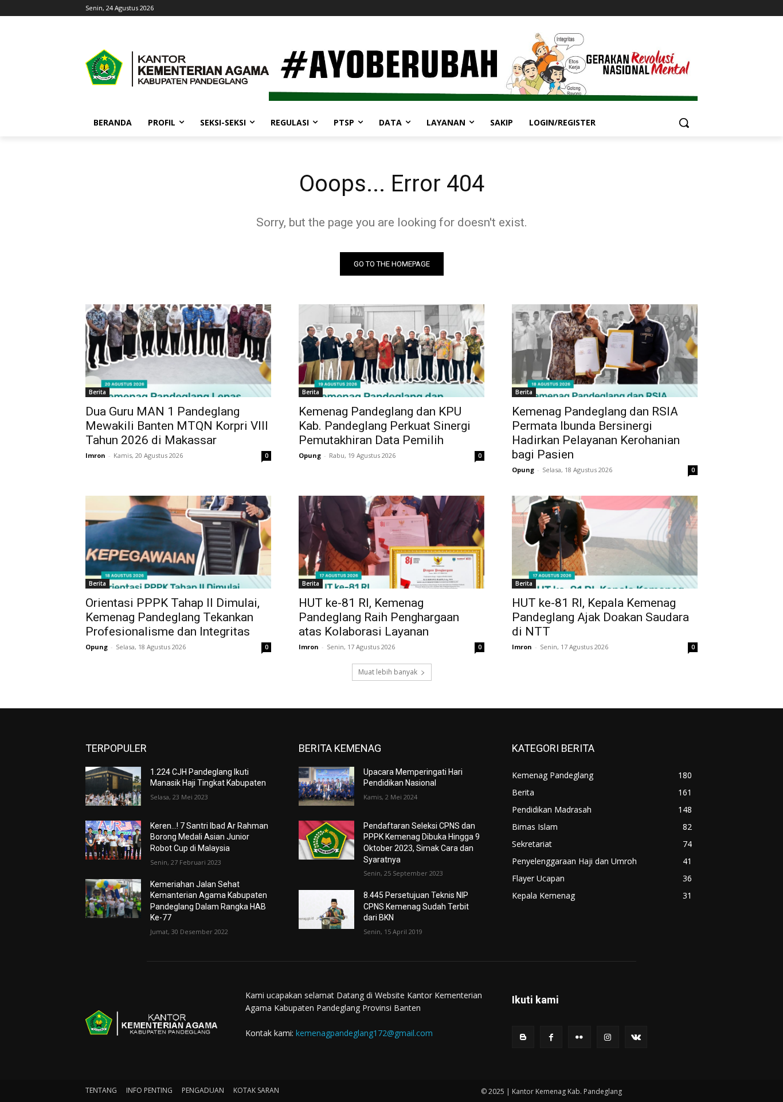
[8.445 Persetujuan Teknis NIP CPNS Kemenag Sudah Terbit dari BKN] (326, 909)
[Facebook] (551, 1037)
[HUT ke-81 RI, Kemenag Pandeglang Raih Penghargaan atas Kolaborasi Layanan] (391, 542)
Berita (97, 392)
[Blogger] (523, 1037)
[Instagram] (608, 1037)
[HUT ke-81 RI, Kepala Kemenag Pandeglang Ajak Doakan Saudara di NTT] (605, 542)
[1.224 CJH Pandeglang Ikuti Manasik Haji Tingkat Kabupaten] (113, 786)
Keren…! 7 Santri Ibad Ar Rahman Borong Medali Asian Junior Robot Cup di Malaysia (209, 837)
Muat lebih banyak (387, 672)
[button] (684, 122)
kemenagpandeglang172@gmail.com (364, 1033)
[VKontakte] (636, 1037)
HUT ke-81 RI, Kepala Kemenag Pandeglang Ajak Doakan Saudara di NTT (600, 617)
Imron (95, 455)
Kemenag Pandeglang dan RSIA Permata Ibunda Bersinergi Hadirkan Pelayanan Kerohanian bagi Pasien (596, 433)
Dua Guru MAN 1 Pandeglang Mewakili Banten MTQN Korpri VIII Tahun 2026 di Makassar (176, 426)
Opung (310, 455)
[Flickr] (579, 1037)
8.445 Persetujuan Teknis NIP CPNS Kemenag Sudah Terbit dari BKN (416, 906)
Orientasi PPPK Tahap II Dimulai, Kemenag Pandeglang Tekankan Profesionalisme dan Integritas (172, 617)
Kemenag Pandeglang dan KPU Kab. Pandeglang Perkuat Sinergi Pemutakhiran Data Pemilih (385, 426)
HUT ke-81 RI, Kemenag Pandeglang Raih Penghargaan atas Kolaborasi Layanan (379, 617)
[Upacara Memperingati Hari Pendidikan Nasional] (326, 786)
